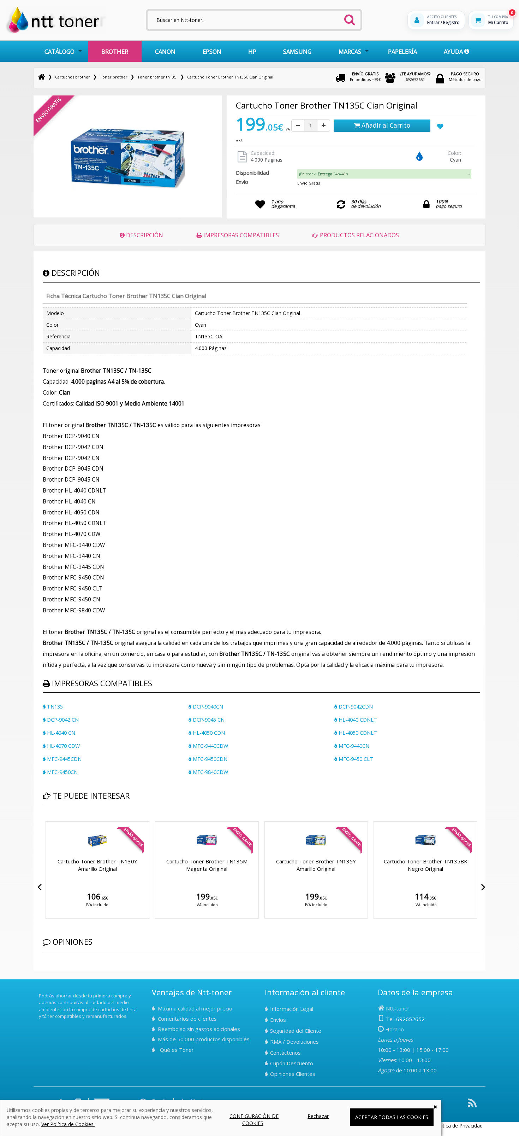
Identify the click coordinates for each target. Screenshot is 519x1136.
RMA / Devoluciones (294, 1041)
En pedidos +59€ (365, 76)
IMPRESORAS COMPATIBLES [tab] (240, 235)
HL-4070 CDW (63, 745)
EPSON (212, 51)
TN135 (54, 706)
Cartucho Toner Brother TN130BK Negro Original (97, 865)
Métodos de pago (465, 76)
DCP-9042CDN (355, 706)
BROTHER (114, 51)
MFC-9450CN (62, 772)
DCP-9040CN (207, 706)
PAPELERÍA (402, 51)
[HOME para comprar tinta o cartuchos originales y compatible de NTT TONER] (56, 32)
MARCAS (350, 51)
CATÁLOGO (59, 51)
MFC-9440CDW (209, 745)
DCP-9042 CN (62, 719)
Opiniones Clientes (292, 1073)
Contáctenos (285, 1052)
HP (252, 51)
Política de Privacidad (458, 1125)
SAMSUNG (297, 51)
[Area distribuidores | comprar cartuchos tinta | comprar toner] (41, 990)
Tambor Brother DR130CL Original (316, 861)
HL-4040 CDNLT (357, 719)
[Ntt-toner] (41, 77)
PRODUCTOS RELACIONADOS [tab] (358, 235)
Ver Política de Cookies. (68, 1124)
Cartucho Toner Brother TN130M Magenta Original (425, 865)
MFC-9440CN (353, 745)
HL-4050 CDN (208, 732)
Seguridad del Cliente (295, 1030)
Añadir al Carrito (385, 125)
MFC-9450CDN (209, 759)
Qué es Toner (177, 1049)
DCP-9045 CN (208, 719)
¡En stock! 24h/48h (323, 173)
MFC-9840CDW (209, 772)
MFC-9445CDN (64, 759)
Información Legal (291, 1008)
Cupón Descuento (291, 1063)
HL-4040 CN (60, 732)
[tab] (384, 174)
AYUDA (454, 51)
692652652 (415, 76)
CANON (165, 51)
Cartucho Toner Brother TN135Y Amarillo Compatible (207, 865)
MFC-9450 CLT (355, 759)
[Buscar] (349, 18)
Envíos (278, 1019)
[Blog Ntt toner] (472, 1105)
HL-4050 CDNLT (357, 732)
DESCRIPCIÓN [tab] (144, 235)
